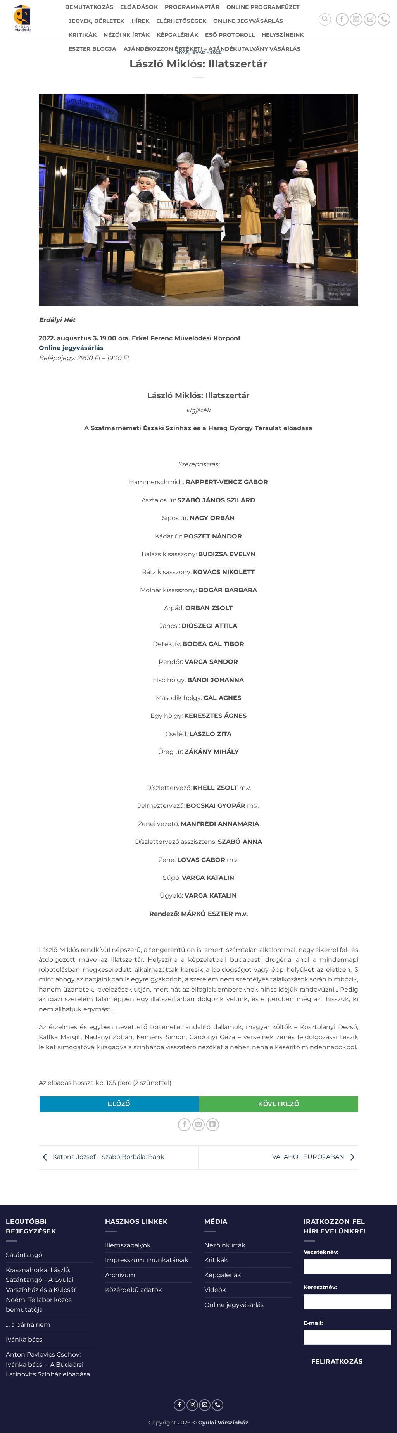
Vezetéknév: (321, 1251)
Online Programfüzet (263, 6)
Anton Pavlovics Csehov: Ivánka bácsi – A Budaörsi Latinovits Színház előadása (48, 1364)
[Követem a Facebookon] (342, 19)
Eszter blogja (93, 48)
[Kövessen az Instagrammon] (356, 19)
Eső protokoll (230, 34)
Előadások (139, 6)
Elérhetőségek (181, 20)
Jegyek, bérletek (96, 20)
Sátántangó (24, 1255)
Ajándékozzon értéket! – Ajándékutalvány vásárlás (212, 48)
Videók (215, 1289)
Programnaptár (192, 6)
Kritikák (83, 34)
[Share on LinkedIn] (212, 1124)
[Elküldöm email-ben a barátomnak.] (198, 1124)
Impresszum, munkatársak (146, 1260)
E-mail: (313, 1322)
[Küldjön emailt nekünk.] (370, 19)
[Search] (325, 19)
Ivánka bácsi (25, 1339)
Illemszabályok (128, 1245)
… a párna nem (28, 1324)
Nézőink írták (127, 34)
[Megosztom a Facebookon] (184, 1124)
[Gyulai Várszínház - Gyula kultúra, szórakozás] (30, 19)
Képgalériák (177, 34)
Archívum (120, 1275)
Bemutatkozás (89, 6)
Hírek (140, 20)
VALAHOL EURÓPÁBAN (309, 1157)
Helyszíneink (283, 34)
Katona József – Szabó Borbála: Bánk (107, 1157)
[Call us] (384, 19)
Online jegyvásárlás (248, 20)
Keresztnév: (320, 1287)
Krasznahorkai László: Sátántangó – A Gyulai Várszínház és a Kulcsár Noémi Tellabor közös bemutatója (41, 1289)
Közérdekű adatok (133, 1289)
